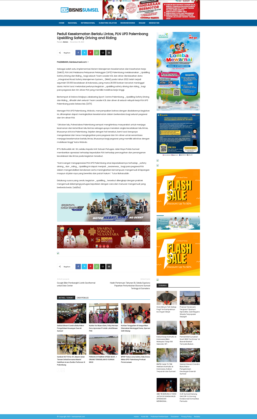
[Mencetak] (109, 52)
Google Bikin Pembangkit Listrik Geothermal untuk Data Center (76, 284)
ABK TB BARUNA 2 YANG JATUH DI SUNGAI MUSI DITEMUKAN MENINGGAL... (166, 397)
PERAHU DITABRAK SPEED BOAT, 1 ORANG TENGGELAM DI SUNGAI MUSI (103, 359)
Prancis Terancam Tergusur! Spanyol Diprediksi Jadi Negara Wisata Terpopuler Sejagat (190, 312)
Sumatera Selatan (108, 23)
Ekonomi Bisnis (127, 23)
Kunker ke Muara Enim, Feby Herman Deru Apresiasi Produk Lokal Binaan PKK (103, 328)
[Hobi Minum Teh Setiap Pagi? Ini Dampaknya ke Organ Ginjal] (167, 298)
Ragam (142, 23)
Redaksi (197, 416)
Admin (65, 42)
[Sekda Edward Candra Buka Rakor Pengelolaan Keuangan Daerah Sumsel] (71, 313)
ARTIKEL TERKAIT (66, 298)
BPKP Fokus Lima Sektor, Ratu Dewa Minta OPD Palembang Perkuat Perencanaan (135, 359)
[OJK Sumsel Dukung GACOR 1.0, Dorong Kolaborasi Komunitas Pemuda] (190, 385)
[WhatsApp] (96, 52)
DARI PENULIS (83, 298)
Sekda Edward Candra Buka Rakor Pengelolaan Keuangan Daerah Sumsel (70, 328)
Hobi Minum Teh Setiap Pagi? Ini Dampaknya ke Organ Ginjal (166, 309)
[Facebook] (78, 52)
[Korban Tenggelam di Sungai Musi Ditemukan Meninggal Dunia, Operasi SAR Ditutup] (135, 313)
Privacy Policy (186, 416)
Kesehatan (154, 23)
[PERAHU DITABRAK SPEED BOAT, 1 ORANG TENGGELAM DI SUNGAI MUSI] (103, 345)
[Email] (102, 52)
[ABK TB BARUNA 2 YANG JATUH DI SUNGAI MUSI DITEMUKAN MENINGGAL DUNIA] (167, 385)
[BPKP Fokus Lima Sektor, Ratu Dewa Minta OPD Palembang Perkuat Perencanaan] (135, 345)
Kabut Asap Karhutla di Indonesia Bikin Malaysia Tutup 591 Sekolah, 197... (166, 340)
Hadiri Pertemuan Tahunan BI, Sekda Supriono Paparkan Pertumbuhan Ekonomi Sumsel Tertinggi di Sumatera (130, 286)
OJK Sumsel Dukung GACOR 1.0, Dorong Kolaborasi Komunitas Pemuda (189, 397)
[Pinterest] (90, 52)
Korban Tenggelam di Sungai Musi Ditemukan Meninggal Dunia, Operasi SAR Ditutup (135, 328)
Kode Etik (144, 416)
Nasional (72, 23)
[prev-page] (58, 370)
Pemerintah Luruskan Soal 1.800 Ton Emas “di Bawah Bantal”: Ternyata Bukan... (190, 340)
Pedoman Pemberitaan (159, 416)
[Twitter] (84, 52)
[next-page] (63, 370)
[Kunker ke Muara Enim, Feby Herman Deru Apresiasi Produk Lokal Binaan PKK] (103, 313)
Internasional (88, 23)
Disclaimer (175, 416)
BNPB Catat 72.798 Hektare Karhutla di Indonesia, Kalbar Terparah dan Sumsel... (167, 368)
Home (61, 23)
